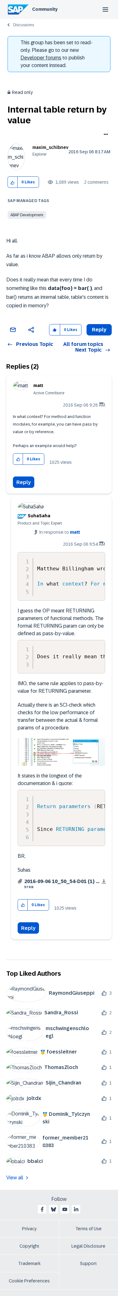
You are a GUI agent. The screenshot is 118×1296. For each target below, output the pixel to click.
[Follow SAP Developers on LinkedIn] (76, 1209)
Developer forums (40, 57)
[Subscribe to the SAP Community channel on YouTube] (64, 1209)
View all (14, 1177)
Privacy (29, 1228)
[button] (13, 182)
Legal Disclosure (88, 1246)
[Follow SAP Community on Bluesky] (53, 1209)
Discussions (23, 25)
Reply (23, 482)
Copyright (29, 1246)
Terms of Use (89, 1228)
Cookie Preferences (29, 1280)
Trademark (29, 1263)
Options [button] (104, 135)
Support (88, 1263)
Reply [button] (99, 329)
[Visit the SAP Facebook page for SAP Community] (42, 1209)
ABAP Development (26, 215)
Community (45, 9)
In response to (59, 532)
